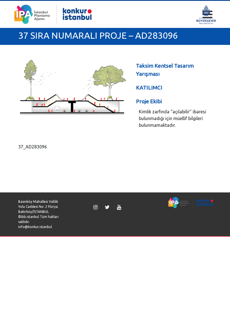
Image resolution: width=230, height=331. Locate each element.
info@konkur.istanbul (35, 227)
